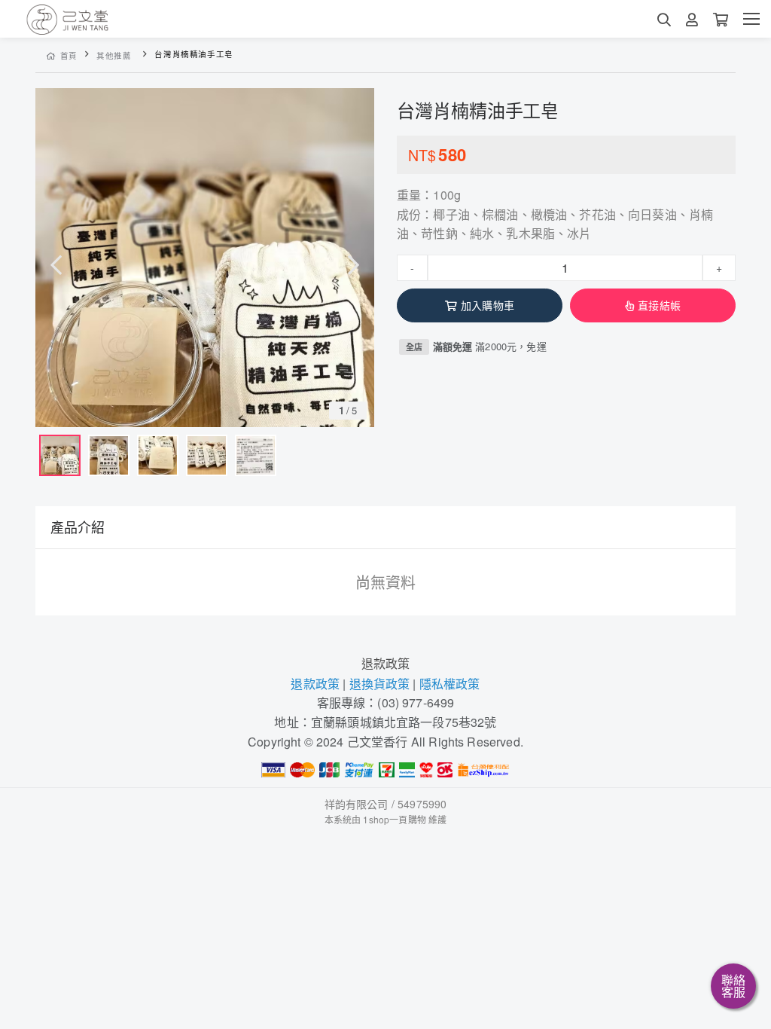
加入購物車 (487, 305)
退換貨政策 (379, 683)
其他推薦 (114, 55)
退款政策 (385, 663)
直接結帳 (659, 305)
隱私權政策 (449, 683)
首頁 (69, 55)
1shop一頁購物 (394, 819)
